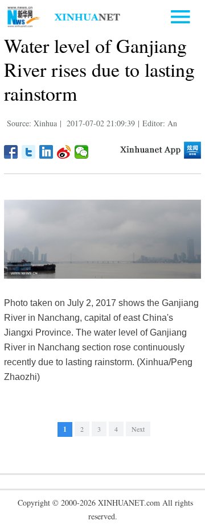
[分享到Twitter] (29, 152)
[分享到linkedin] (46, 152)
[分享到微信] (82, 152)
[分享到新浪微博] (64, 152)
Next (138, 428)
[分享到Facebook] (11, 152)
